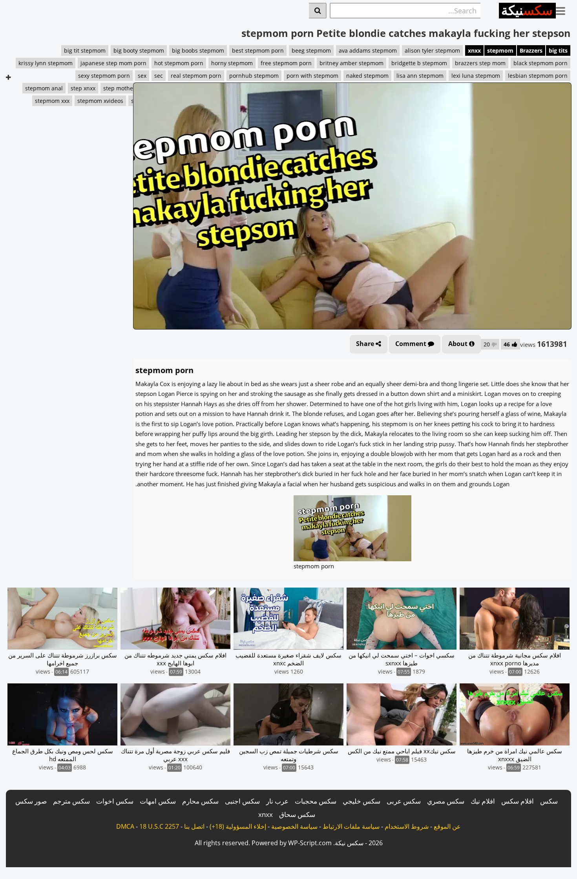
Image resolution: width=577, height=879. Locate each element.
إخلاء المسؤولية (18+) (238, 826)
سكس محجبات (315, 801)
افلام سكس (517, 801)
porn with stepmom (312, 75)
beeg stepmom (311, 50)
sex (142, 75)
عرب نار (277, 801)
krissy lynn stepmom (45, 63)
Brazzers (531, 50)
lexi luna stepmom (475, 75)
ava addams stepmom (368, 50)
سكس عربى (404, 801)
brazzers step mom (480, 63)
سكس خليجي (361, 801)
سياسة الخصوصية (294, 826)
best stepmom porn (258, 50)
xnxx (474, 50)
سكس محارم (200, 801)
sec (158, 75)
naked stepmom (367, 75)
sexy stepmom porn (104, 75)
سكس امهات (158, 801)
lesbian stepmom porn (538, 75)
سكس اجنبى (242, 801)
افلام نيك (483, 801)
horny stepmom (232, 63)
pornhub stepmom (254, 75)
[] (318, 10)
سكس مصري (445, 801)
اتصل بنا (194, 826)
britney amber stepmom (351, 63)
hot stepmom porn (178, 63)
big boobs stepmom (198, 50)
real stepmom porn (196, 75)
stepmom (500, 50)
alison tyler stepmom (432, 50)
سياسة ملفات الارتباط (351, 826)
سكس (549, 801)
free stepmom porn (286, 63)
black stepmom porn (540, 63)
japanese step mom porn (113, 63)
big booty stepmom (138, 50)
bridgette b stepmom (419, 63)
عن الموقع (447, 826)
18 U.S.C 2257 (159, 826)
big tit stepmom (85, 50)
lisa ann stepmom (420, 75)
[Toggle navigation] (563, 9)
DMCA (125, 826)
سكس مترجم (71, 801)
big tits (558, 50)
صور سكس (31, 801)
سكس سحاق (297, 814)
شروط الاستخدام (407, 826)
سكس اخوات (114, 801)
